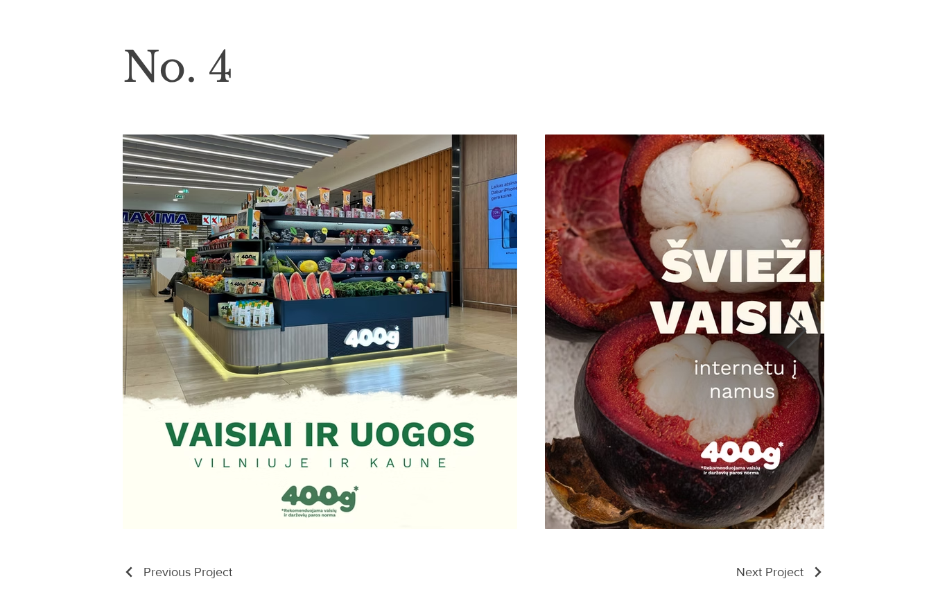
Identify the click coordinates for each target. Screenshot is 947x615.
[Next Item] (796, 332)
